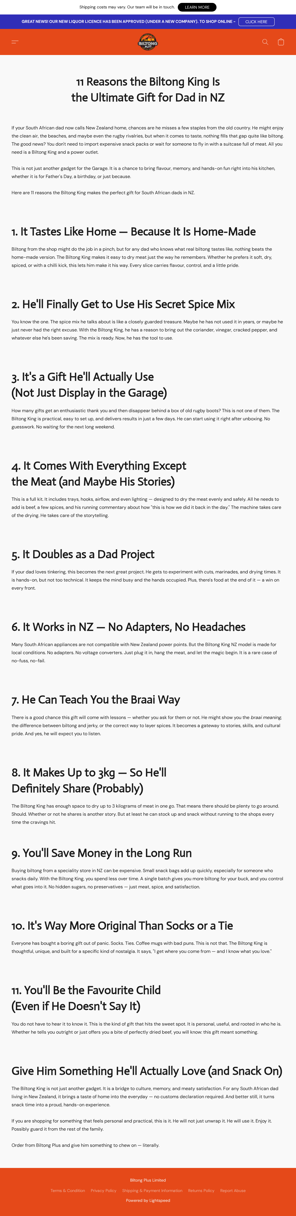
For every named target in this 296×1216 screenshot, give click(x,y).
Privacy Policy (103, 1190)
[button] (197, 7)
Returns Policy (201, 1190)
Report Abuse (233, 1190)
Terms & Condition (68, 1190)
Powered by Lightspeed (148, 1200)
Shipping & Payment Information (152, 1190)
